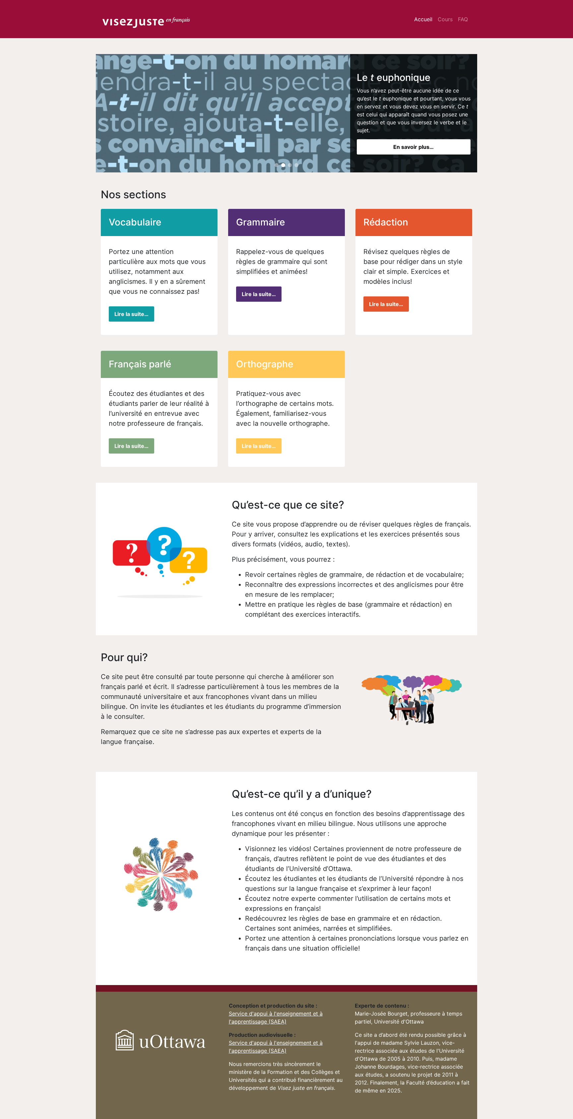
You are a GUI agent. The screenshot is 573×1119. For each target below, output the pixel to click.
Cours (445, 19)
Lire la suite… (131, 314)
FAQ (463, 19)
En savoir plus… (413, 147)
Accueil (423, 19)
